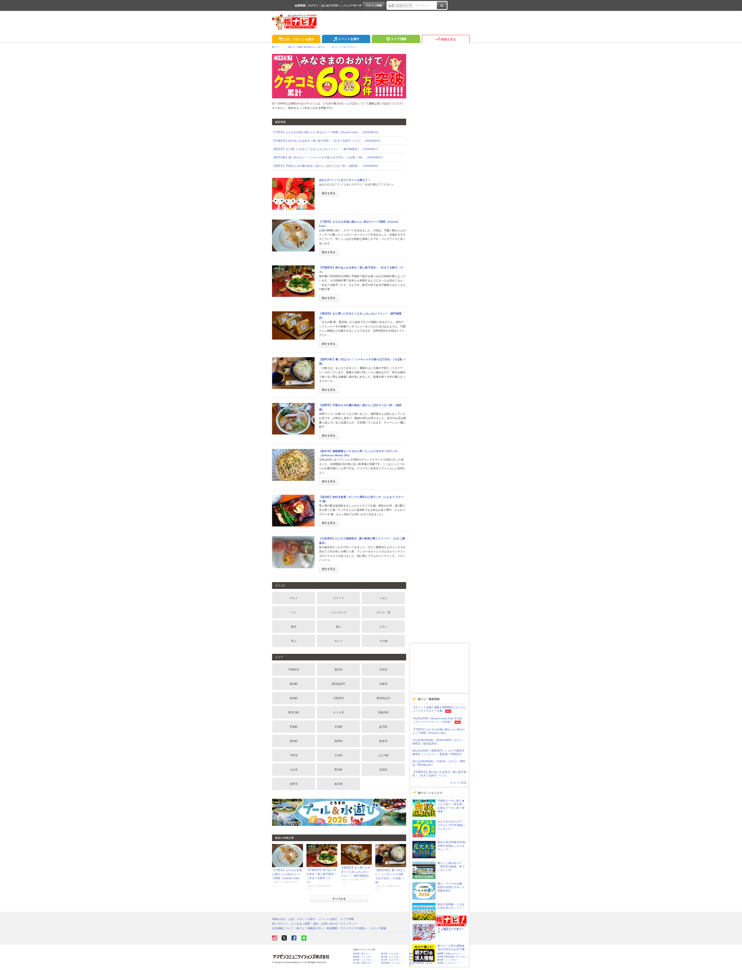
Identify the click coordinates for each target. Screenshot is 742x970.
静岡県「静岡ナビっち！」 (422, 954)
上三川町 (383, 755)
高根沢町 (383, 712)
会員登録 (300, 5)
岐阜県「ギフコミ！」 (419, 957)
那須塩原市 (338, 683)
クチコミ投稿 (374, 5)
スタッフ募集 (378, 928)
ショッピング (338, 612)
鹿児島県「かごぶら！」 (392, 963)
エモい (383, 626)
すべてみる (339, 898)
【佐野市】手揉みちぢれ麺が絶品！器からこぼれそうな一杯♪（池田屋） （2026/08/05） (326, 165)
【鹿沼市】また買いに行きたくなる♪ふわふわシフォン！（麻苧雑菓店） (356, 871)
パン (293, 612)
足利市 (383, 769)
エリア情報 (398, 39)
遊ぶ (338, 626)
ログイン (313, 5)
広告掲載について (283, 928)
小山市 (294, 769)
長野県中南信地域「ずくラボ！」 (453, 957)
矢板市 (383, 683)
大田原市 (338, 698)
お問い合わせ (329, 923)
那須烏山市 (383, 698)
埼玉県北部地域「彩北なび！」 (420, 964)
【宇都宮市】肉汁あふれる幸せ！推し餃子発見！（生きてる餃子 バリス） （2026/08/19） (327, 140)
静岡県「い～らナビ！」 (448, 960)
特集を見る (448, 39)
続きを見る (328, 193)
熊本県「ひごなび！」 (391, 954)
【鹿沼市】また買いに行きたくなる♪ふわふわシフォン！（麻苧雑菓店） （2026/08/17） (326, 149)
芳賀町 (294, 726)
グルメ (294, 598)
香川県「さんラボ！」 (391, 960)
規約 (315, 923)
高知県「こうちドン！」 (448, 963)
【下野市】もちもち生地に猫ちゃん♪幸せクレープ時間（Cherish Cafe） (287, 874)
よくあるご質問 (300, 923)
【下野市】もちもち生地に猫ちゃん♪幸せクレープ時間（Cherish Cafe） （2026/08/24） (326, 132)
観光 (293, 626)
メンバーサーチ (352, 5)
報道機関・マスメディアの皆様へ (347, 928)
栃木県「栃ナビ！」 (362, 954)
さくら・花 (383, 612)
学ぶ (293, 640)
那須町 (294, 683)
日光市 (383, 669)
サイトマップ (348, 923)
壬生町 (338, 755)
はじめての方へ (330, 5)
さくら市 (338, 712)
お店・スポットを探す (298, 39)
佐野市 (294, 783)
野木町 (338, 769)
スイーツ (338, 598)
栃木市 (383, 741)
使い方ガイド (280, 923)
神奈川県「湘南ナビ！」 (420, 960)
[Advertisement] (439, 668)
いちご (383, 598)
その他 (383, 640)
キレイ (338, 640)
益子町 (383, 726)
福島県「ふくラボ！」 (363, 957)
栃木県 (338, 783)
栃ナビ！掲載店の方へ (310, 928)
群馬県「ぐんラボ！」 (363, 960)
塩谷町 (294, 698)
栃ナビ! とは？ (453, 929)
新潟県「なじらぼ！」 (391, 957)
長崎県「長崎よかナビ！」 (450, 954)
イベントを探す (349, 39)
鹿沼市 (338, 669)
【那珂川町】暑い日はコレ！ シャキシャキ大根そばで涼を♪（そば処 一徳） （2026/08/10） (328, 157)
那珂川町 (293, 712)
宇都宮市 (293, 669)
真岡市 (338, 741)
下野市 (294, 755)
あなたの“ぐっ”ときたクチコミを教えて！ (344, 179)
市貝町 (338, 726)
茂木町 (294, 741)
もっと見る (459, 782)
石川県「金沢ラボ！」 (363, 963)
